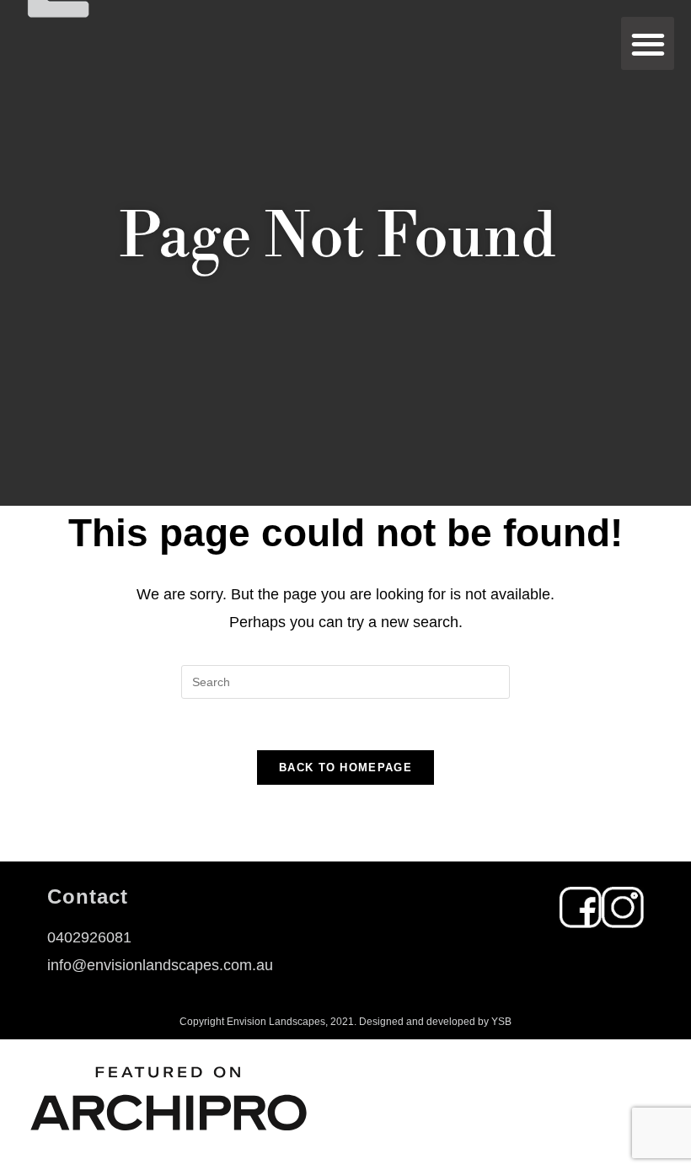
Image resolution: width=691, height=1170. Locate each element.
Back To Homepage (345, 767)
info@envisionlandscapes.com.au (160, 965)
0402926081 (89, 937)
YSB (501, 1022)
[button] (647, 43)
